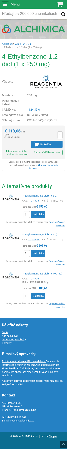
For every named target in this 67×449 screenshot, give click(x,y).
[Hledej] (63, 14)
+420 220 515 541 (16, 417)
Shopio (53, 436)
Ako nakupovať (10, 335)
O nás (5, 332)
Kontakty (6, 343)
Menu (15, 4)
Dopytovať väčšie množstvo (47, 152)
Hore (63, 443)
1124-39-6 (33, 109)
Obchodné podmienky (14, 339)
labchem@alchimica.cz (22, 420)
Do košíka (38, 214)
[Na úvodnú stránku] (33, 29)
